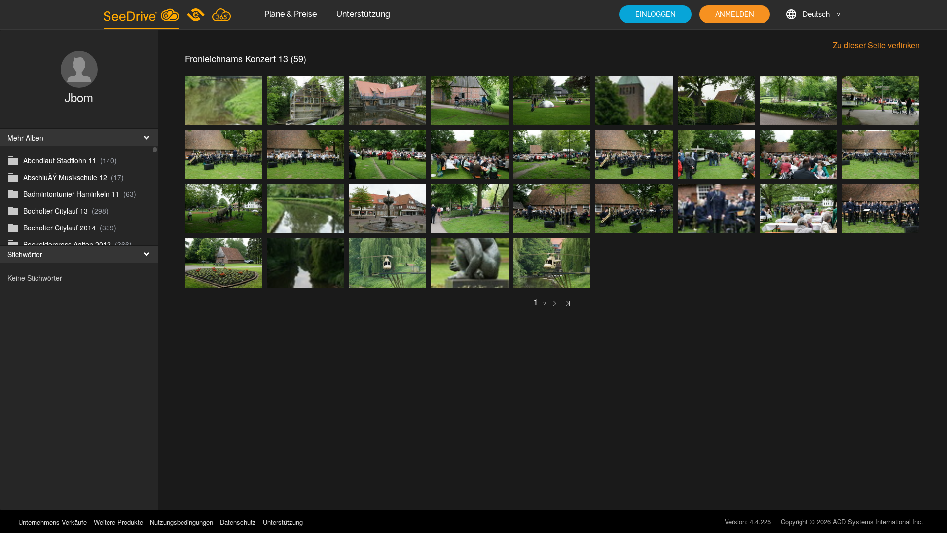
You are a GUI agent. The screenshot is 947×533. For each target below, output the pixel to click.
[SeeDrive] (141, 14)
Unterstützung (363, 14)
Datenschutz (238, 522)
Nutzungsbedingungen (181, 522)
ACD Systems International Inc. (878, 521)
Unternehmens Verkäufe (53, 522)
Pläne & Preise (290, 14)
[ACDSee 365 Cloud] (221, 14)
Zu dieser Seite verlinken (876, 45)
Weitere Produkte (118, 522)
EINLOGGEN (655, 14)
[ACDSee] (196, 14)
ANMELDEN (734, 14)
